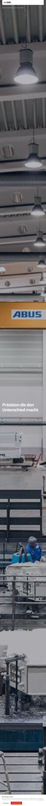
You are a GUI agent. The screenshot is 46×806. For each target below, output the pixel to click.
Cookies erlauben (16, 803)
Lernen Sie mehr (40, 799)
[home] (6, 2)
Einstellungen (6, 803)
